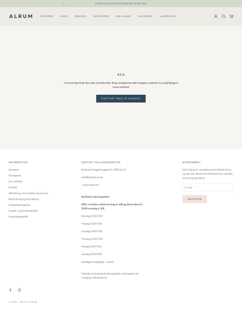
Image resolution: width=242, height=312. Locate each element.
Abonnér (195, 199)
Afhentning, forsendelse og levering (28, 193)
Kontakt (13, 187)
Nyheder (47, 16)
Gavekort (145, 16)
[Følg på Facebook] (10, 290)
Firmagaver (15, 175)
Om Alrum (123, 16)
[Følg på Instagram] (19, 290)
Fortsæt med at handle (120, 98)
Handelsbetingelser (19, 204)
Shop (64, 16)
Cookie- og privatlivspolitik (23, 210)
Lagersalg (168, 16)
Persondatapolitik (18, 216)
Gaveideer (101, 16)
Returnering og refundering (24, 199)
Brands (80, 16)
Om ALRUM (15, 181)
